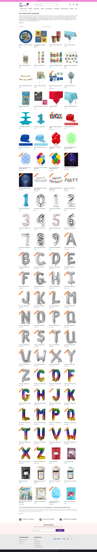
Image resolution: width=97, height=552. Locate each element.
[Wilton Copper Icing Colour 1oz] (61, 470)
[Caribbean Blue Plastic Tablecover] (77, 95)
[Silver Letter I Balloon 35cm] (77, 275)
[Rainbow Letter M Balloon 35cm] (46, 411)
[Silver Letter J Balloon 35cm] (31, 294)
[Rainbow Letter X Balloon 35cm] (31, 450)
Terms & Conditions (37, 545)
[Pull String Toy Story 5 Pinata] (77, 74)
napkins (67, 19)
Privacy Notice (36, 543)
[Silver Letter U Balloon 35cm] (77, 333)
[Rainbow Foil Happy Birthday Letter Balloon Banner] (61, 177)
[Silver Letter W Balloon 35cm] (46, 353)
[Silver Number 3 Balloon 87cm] (31, 217)
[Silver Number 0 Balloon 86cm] (46, 197)
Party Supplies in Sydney (38, 546)
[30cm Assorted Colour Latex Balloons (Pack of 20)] (61, 156)
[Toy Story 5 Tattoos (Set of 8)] (46, 54)
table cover (33, 19)
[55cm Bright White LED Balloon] (31, 177)
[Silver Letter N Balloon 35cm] (31, 314)
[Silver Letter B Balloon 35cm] (31, 256)
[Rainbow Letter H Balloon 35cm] (46, 392)
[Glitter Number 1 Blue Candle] (46, 115)
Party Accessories (49, 8)
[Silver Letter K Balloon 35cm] (46, 294)
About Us (35, 539)
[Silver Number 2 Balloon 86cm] (77, 197)
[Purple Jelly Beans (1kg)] (77, 450)
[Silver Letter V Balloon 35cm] (31, 353)
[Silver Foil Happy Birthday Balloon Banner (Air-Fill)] (46, 177)
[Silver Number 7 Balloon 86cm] (31, 236)
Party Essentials (57, 8)
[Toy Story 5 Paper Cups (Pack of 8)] (61, 33)
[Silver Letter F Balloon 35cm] (31, 275)
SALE (76, 8)
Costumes (72, 8)
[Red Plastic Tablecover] (61, 95)
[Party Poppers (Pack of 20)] (31, 95)
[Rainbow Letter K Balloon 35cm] (77, 392)
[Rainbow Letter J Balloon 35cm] (61, 392)
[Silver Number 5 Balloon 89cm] (61, 217)
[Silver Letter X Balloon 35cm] (61, 353)
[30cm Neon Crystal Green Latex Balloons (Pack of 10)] (77, 136)
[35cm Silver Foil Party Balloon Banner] (77, 177)
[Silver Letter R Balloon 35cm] (31, 333)
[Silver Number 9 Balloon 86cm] (61, 236)
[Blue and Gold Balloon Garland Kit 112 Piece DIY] (31, 490)
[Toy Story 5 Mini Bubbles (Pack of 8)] (61, 54)
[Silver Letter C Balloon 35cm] (46, 256)
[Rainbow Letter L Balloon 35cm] (31, 411)
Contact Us (21, 543)
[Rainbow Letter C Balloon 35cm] (46, 372)
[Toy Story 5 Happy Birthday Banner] (31, 74)
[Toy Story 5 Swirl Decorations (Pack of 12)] (77, 54)
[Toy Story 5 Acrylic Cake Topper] (46, 74)
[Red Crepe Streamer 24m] (77, 115)
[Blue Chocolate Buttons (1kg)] (77, 490)
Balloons (42, 8)
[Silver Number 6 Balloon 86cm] (77, 217)
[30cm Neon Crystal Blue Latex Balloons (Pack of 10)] (31, 156)
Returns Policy (21, 541)
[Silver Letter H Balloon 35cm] (61, 275)
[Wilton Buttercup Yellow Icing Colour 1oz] (46, 470)
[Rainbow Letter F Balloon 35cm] (77, 372)
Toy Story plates (45, 19)
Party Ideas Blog (37, 541)
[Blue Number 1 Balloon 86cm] (31, 197)
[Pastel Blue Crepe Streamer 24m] (46, 136)
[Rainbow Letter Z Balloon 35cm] (46, 450)
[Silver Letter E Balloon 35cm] (77, 256)
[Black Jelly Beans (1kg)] (31, 470)
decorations (58, 510)
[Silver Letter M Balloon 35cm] (77, 294)
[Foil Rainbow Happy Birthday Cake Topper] (61, 115)
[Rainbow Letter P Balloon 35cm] (61, 411)
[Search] (57, 5)
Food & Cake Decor (64, 8)
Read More (21, 22)
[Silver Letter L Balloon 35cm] (61, 294)
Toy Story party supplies (31, 18)
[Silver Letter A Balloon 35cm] (77, 236)
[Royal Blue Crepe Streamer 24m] (31, 136)
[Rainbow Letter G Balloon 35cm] (31, 392)
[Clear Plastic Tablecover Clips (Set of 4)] (46, 95)
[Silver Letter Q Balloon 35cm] (77, 314)
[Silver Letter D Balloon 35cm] (61, 256)
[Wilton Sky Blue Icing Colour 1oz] (77, 470)
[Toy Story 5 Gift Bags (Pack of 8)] (31, 54)
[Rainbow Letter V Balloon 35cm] (61, 431)
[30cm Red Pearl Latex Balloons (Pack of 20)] (61, 136)
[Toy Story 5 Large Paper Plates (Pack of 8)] (31, 33)
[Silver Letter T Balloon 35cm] (61, 333)
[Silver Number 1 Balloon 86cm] (61, 197)
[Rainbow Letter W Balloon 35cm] (77, 431)
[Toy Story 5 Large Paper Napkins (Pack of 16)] (46, 33)
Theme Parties (36, 8)
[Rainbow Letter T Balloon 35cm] (31, 431)
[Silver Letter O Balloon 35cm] (46, 314)
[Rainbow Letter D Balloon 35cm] (61, 372)
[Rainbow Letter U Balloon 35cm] (46, 431)
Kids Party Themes (23, 8)
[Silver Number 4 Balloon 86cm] (46, 217)
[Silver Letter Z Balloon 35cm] (31, 372)
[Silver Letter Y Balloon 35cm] (77, 353)
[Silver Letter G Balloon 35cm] (46, 275)
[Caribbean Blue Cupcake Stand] (31, 115)
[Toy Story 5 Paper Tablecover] (77, 33)
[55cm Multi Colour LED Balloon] (77, 156)
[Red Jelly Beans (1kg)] (61, 450)
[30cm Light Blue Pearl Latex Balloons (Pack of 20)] (61, 490)
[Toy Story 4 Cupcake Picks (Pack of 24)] (61, 74)
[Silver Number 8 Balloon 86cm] (46, 236)
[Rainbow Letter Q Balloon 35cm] (77, 411)
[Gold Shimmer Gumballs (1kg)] (46, 490)
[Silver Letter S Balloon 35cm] (46, 333)
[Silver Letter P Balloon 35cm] (61, 314)
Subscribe (60, 530)
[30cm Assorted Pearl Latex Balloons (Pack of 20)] (46, 156)
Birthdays (30, 8)
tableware (53, 510)
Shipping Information (23, 539)
